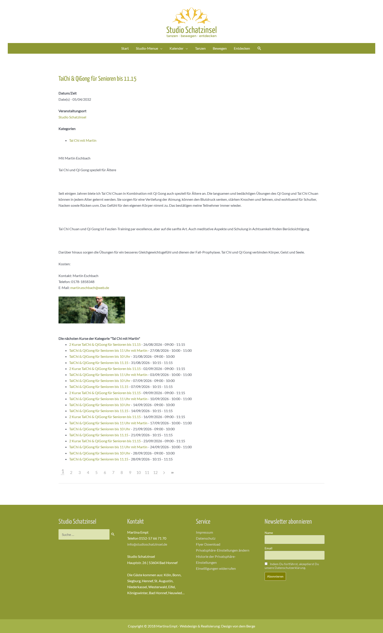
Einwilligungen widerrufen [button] (216, 568)
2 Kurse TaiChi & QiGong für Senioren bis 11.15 (105, 344)
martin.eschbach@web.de (89, 287)
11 (147, 472)
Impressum (204, 532)
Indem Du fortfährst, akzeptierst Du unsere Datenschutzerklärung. (292, 566)
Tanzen (200, 48)
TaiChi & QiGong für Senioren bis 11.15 (98, 362)
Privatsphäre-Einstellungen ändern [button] (222, 550)
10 (138, 472)
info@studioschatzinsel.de (147, 544)
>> (172, 473)
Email (268, 548)
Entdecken (242, 48)
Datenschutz (205, 538)
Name (269, 533)
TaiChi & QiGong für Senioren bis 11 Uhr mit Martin (108, 350)
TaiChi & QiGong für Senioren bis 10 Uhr (99, 356)
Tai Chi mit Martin (82, 140)
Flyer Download (208, 544)
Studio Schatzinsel (72, 117)
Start (125, 48)
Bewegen (220, 48)
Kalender (177, 48)
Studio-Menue (147, 48)
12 (155, 472)
